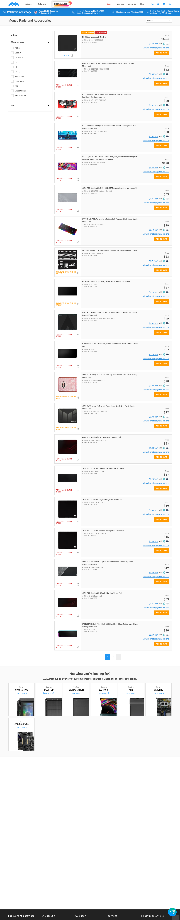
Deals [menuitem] (109, 4)
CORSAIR (19, 57)
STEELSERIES (20, 91)
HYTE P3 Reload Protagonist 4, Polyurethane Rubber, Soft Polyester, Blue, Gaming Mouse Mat (109, 127)
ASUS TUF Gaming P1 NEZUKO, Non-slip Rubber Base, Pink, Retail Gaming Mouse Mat (109, 376)
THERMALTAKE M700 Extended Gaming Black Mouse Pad (103, 468)
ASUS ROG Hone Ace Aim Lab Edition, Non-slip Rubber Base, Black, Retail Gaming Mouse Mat (109, 314)
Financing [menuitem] (120, 4)
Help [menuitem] (142, 4)
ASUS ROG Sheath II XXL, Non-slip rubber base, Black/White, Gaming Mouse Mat (108, 64)
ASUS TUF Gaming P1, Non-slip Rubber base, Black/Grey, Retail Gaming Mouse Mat (108, 407)
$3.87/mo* (153, 168)
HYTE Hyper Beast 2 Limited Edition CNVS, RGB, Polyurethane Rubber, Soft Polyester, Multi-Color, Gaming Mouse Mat (109, 158)
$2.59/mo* (153, 635)
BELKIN (18, 53)
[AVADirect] (14, 4)
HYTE (17, 72)
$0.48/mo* (153, 541)
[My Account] (170, 4)
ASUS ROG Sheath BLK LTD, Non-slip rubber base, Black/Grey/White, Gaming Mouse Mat (107, 563)
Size (13, 105)
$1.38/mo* (153, 74)
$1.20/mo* (153, 479)
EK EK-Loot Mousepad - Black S (94, 37)
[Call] (152, 4)
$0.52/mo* (153, 44)
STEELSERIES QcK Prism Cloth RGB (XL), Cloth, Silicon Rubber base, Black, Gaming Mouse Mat (110, 625)
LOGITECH (19, 81)
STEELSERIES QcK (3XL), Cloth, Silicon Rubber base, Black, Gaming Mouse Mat (110, 345)
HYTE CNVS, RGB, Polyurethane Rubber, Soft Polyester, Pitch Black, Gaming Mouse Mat (110, 220)
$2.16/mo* (153, 354)
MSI (16, 86)
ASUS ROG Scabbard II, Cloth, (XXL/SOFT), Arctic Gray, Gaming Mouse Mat (110, 188)
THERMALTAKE (21, 96)
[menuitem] (62, 4)
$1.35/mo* (153, 573)
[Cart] (164, 4)
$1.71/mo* (153, 199)
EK (16, 62)
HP (16, 67)
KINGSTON (19, 77)
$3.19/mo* (153, 230)
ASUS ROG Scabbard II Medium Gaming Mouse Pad (101, 437)
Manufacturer (17, 42)
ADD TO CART (161, 53)
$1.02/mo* (153, 323)
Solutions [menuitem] (42, 4)
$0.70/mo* (153, 417)
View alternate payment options (156, 48)
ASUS (17, 48)
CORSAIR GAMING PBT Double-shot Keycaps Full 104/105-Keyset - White (109, 250)
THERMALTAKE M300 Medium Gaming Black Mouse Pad (103, 531)
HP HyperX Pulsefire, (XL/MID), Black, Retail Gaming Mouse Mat (106, 281)
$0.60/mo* (153, 510)
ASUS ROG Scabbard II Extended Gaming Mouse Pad (101, 593)
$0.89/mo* (153, 386)
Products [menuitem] (27, 4)
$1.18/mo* (153, 292)
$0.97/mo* (153, 105)
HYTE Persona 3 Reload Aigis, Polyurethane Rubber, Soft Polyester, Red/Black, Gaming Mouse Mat (107, 95)
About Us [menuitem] (132, 4)
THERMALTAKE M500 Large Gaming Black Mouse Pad (102, 500)
